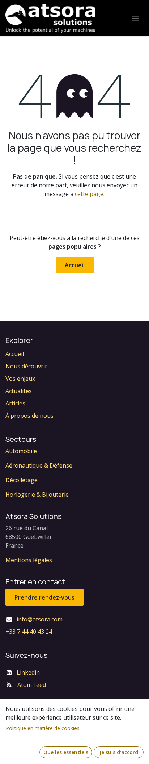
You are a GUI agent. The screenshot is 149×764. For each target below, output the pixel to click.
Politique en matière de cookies (43, 728)
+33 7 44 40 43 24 (28, 632)
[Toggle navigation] (136, 18)
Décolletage (21, 480)
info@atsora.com (40, 619)
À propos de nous (29, 416)
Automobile (21, 451)
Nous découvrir (26, 366)
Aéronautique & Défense (38, 465)
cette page (89, 194)
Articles (15, 403)
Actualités (18, 391)
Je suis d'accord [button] (118, 752)
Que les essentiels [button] (65, 752)
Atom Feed (31, 685)
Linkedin (28, 672)
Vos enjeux (20, 379)
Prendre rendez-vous (44, 597)
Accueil (75, 265)
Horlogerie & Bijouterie (37, 495)
